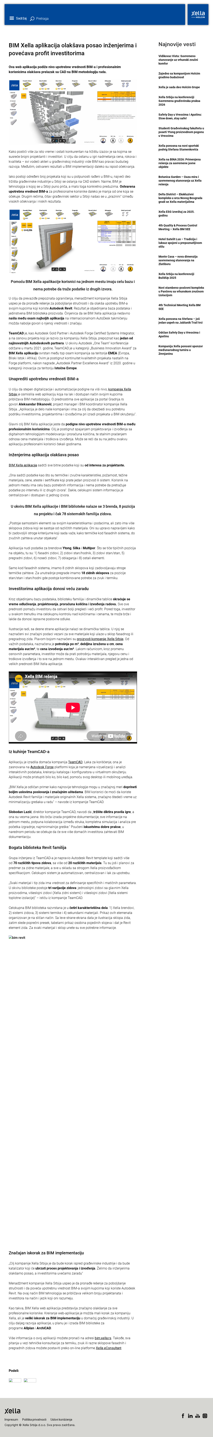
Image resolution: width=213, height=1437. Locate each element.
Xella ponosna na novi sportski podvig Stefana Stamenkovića (179, 147)
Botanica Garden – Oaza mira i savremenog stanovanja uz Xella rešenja (180, 180)
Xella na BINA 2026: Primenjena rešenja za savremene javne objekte (180, 163)
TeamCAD (75, 762)
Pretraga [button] (42, 19)
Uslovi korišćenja (61, 1419)
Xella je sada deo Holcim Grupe (179, 87)
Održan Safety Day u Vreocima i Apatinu (179, 334)
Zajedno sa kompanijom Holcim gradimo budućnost (179, 75)
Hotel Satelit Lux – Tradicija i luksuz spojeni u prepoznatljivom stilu (180, 242)
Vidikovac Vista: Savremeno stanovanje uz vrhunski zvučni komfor (178, 59)
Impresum (11, 1419)
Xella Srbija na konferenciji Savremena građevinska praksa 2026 (179, 100)
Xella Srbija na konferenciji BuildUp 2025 (176, 275)
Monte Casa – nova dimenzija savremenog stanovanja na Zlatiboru (178, 260)
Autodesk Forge (42, 767)
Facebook (183, 1415)
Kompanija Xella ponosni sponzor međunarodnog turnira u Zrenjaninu (181, 350)
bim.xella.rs (103, 1338)
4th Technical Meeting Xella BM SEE (180, 307)
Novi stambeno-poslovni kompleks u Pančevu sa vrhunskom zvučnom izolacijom (181, 291)
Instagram (204, 1415)
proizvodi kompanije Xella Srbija (100, 639)
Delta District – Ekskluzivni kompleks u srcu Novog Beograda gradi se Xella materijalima (180, 198)
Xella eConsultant (108, 1348)
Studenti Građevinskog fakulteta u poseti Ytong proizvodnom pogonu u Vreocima (181, 132)
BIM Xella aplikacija (23, 465)
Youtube (197, 1415)
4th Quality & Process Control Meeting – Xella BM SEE (178, 227)
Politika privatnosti (34, 1419)
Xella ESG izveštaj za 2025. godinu (176, 213)
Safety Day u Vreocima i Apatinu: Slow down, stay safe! (180, 116)
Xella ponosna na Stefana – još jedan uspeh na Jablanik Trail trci (181, 320)
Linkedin (190, 1415)
